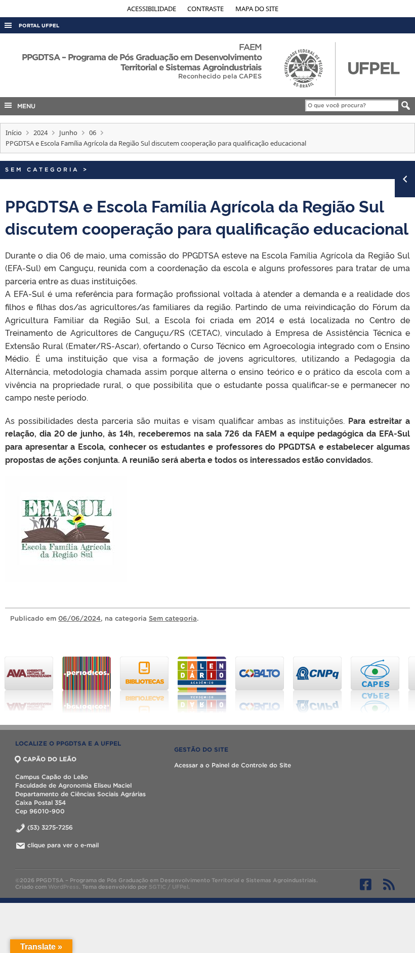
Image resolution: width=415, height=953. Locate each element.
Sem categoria (42, 169)
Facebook (365, 884)
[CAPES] (375, 685)
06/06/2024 (79, 618)
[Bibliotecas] (144, 685)
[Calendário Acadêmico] (202, 685)
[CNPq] (317, 685)
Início (14, 132)
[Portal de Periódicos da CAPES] (86, 685)
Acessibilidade (152, 8)
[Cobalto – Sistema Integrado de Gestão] (259, 685)
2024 (40, 132)
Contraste (206, 8)
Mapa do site (256, 8)
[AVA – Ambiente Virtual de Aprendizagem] (29, 685)
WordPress (63, 887)
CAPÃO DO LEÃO (49, 759)
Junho (68, 132)
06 (92, 132)
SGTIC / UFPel (168, 887)
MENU (24, 106)
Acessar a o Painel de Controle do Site (232, 765)
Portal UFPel (39, 25)
